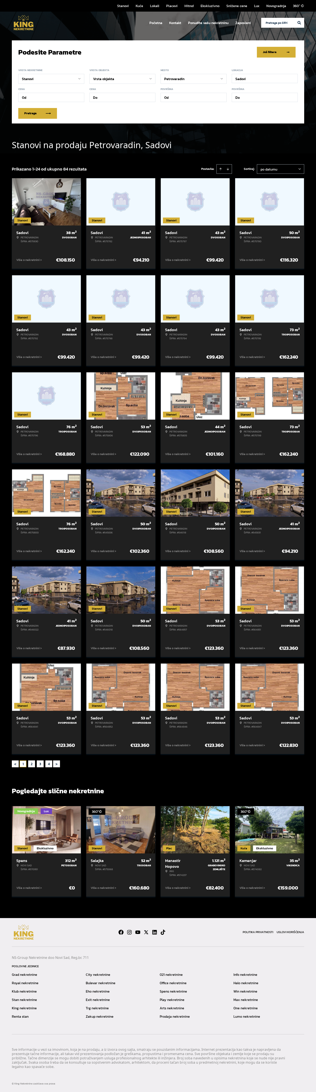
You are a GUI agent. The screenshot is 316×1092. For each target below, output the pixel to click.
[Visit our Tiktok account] (163, 932)
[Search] (299, 23)
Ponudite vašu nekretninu (208, 22)
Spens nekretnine (173, 991)
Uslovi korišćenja (290, 932)
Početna (155, 22)
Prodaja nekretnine (175, 1016)
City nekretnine (98, 974)
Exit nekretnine (98, 999)
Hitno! (189, 5)
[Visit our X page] (146, 932)
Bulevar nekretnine (100, 982)
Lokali (154, 5)
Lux (256, 5)
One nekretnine (245, 1008)
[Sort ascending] (220, 169)
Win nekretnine (245, 991)
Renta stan (20, 1016)
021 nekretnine (171, 974)
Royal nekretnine (25, 982)
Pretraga (30, 113)
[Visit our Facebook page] (121, 932)
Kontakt (175, 22)
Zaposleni (243, 22)
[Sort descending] (228, 169)
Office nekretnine (173, 982)
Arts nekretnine (172, 1008)
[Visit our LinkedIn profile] (154, 932)
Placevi (172, 5)
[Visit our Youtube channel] (137, 932)
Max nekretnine (245, 999)
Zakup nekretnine (100, 1016)
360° (296, 5)
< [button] (15, 764)
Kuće (139, 5)
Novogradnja (276, 5)
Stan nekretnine (24, 999)
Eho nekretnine (98, 991)
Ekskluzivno (210, 5)
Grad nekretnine (24, 974)
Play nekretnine (172, 999)
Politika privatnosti (258, 932)
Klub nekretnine (24, 991)
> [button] (56, 764)
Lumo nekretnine (246, 1016)
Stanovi (123, 5)
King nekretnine (24, 1008)
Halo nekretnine (245, 982)
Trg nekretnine (97, 1008)
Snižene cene (236, 5)
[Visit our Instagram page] (129, 932)
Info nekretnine (245, 974)
